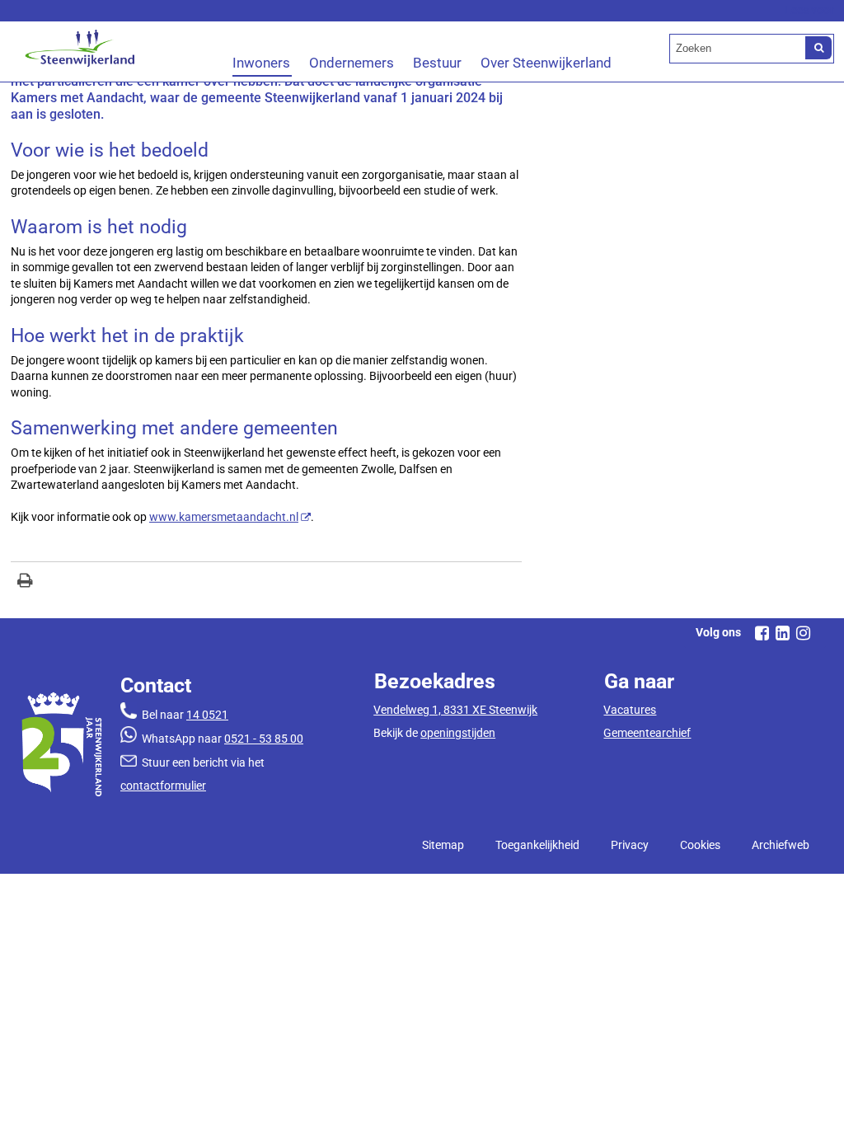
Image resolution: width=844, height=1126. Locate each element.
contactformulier (163, 785)
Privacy (630, 845)
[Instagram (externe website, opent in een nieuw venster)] (803, 633)
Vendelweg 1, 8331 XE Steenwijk (455, 709)
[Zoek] (818, 47)
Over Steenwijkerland (546, 62)
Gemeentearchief (647, 732)
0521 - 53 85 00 (263, 738)
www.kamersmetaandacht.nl (223, 516)
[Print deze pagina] (25, 582)
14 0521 (207, 714)
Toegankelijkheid (537, 845)
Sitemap (443, 845)
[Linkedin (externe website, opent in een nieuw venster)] (782, 633)
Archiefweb (780, 845)
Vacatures (629, 709)
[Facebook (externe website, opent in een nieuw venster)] (762, 633)
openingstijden (457, 732)
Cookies (700, 845)
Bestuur (437, 62)
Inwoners (261, 62)
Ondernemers (351, 62)
